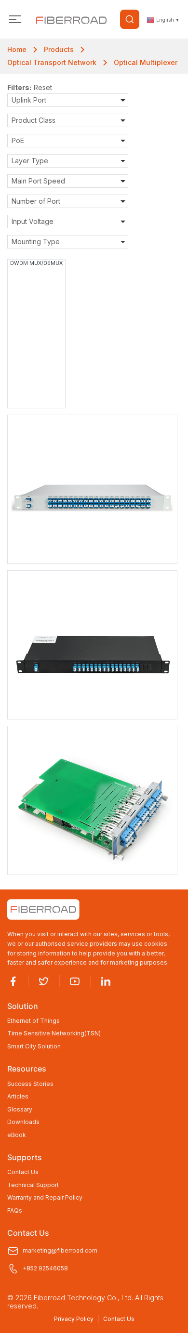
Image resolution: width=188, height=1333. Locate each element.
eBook (16, 1135)
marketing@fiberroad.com (60, 1250)
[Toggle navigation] (15, 19)
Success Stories (30, 1084)
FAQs (14, 1210)
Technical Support (33, 1185)
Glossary (19, 1109)
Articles (17, 1096)
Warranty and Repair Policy (44, 1197)
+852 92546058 (45, 1268)
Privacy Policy (74, 1318)
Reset (43, 87)
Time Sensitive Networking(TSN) (54, 1033)
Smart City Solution (34, 1046)
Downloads (23, 1122)
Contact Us (23, 1172)
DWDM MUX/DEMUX (36, 263)
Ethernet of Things (33, 1021)
